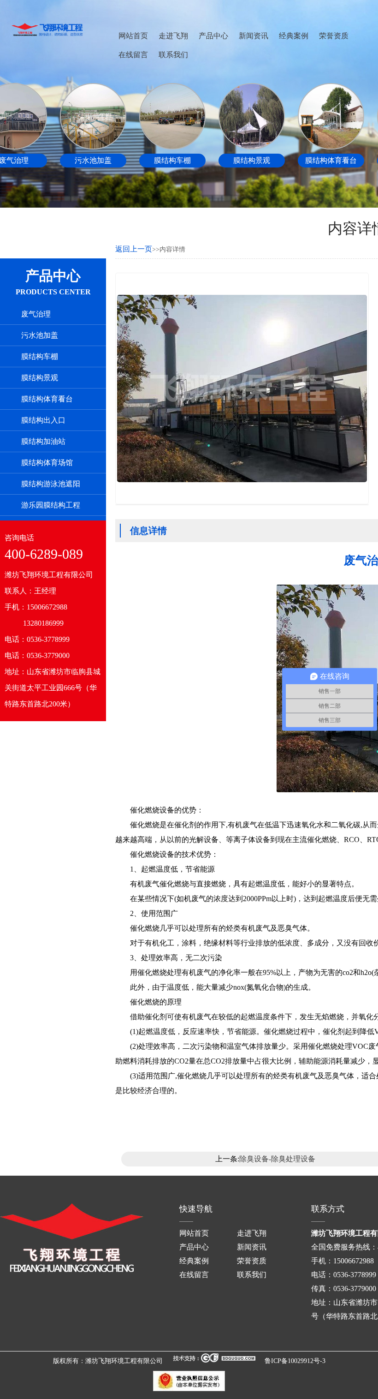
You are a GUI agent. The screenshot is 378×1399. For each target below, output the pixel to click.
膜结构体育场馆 (47, 462)
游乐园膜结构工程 (50, 505)
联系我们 (173, 55)
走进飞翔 (173, 36)
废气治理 (36, 314)
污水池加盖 (39, 335)
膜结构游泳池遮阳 (50, 484)
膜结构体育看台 (47, 399)
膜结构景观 (39, 378)
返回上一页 (133, 249)
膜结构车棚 (39, 356)
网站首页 (133, 36)
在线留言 (133, 55)
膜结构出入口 (43, 420)
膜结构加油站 (43, 441)
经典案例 (293, 36)
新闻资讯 (253, 36)
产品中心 (213, 36)
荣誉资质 (333, 36)
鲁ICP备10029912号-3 (295, 1360)
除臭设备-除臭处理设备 (277, 1159)
